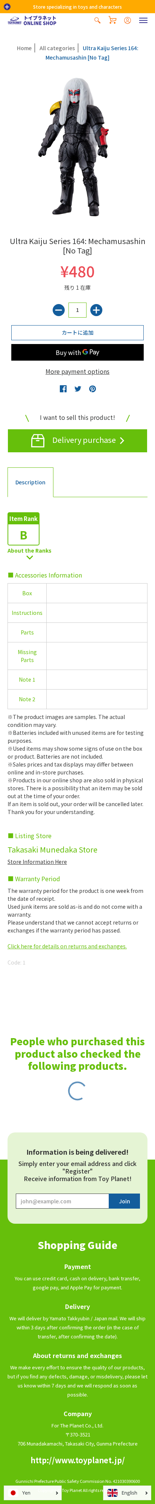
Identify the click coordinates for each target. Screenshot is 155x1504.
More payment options (77, 371)
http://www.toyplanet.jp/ (77, 1460)
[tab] (30, 482)
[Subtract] (59, 310)
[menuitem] (97, 20)
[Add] (96, 310)
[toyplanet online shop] (32, 20)
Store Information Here (37, 861)
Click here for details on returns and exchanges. (67, 946)
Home (24, 48)
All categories (57, 48)
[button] (7, 6)
